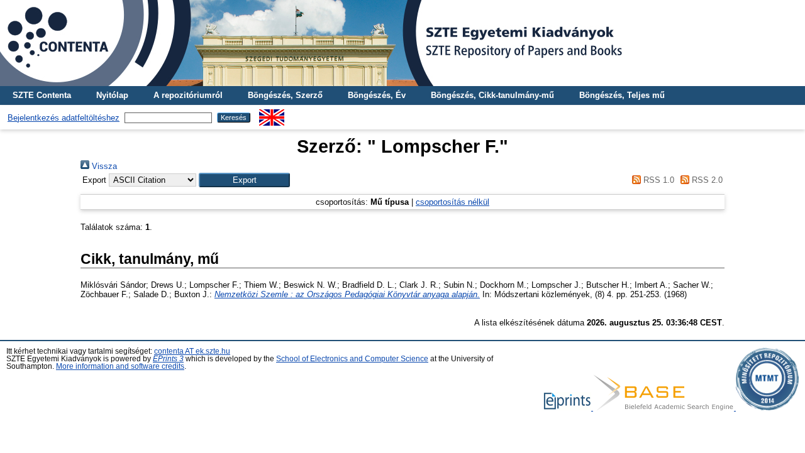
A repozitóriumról (188, 95)
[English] (271, 114)
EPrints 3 (168, 359)
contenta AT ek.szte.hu (192, 351)
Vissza (103, 166)
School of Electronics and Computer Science (352, 359)
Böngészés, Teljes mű (622, 95)
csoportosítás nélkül (452, 202)
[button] (244, 180)
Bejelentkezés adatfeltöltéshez (63, 118)
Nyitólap (112, 95)
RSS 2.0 (706, 180)
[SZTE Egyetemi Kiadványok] (402, 43)
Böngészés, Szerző (285, 95)
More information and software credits (120, 366)
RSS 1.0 (657, 180)
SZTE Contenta (42, 95)
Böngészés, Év (377, 95)
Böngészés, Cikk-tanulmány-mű (492, 95)
